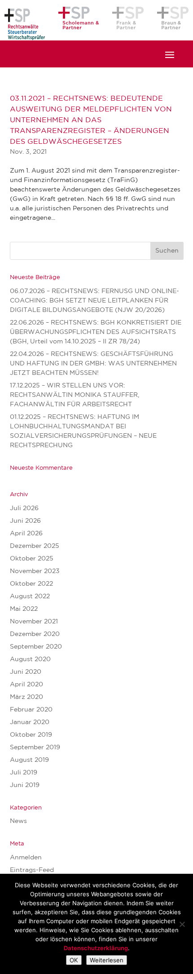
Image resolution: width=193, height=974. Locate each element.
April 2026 (26, 533)
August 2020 (30, 659)
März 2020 (26, 697)
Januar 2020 (29, 722)
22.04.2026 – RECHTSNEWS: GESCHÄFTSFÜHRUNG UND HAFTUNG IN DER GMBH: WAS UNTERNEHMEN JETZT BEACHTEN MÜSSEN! (93, 363)
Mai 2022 (24, 609)
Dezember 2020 (35, 634)
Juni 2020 (25, 672)
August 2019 (29, 760)
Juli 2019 (23, 772)
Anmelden (26, 857)
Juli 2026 (24, 508)
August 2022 (30, 596)
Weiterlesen (106, 960)
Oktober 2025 (31, 558)
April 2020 (26, 684)
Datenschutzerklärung (96, 948)
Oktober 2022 (31, 584)
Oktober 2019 (31, 735)
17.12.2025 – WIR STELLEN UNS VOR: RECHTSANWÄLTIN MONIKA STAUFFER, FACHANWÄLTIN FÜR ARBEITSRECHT (74, 395)
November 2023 (35, 571)
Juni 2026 (25, 521)
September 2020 (36, 646)
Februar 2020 (31, 709)
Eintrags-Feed (32, 870)
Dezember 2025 (34, 546)
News (18, 821)
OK (74, 960)
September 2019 (35, 747)
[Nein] (181, 924)
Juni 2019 (24, 785)
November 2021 (34, 621)
